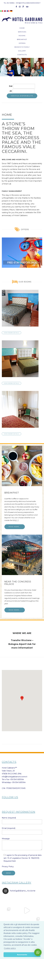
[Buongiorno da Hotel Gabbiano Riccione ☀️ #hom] (27, 910)
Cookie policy (10, 948)
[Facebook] (16, 7)
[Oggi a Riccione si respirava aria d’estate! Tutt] (7, 910)
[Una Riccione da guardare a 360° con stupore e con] (17, 910)
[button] (3, 67)
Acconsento (22, 955)
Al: (11, 91)
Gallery (22, 51)
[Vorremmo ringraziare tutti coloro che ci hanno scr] (17, 920)
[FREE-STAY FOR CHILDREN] (22, 252)
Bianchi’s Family (22, 47)
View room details (11, 333)
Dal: (11, 86)
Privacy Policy (8, 866)
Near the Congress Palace (17, 582)
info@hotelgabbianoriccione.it (14, 777)
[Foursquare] (23, 7)
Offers (22, 43)
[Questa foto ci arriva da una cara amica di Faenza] (7, 900)
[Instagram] (19, 7)
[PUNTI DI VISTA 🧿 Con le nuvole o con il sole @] (36, 920)
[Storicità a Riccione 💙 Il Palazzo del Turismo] (7, 920)
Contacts (22, 54)
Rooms (22, 35)
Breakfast (22, 39)
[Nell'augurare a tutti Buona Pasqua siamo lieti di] (27, 920)
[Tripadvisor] (27, 7)
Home (22, 28)
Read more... (15, 527)
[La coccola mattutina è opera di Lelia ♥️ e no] (36, 900)
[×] (38, 952)
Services (22, 32)
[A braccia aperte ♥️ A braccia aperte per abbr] (27, 900)
